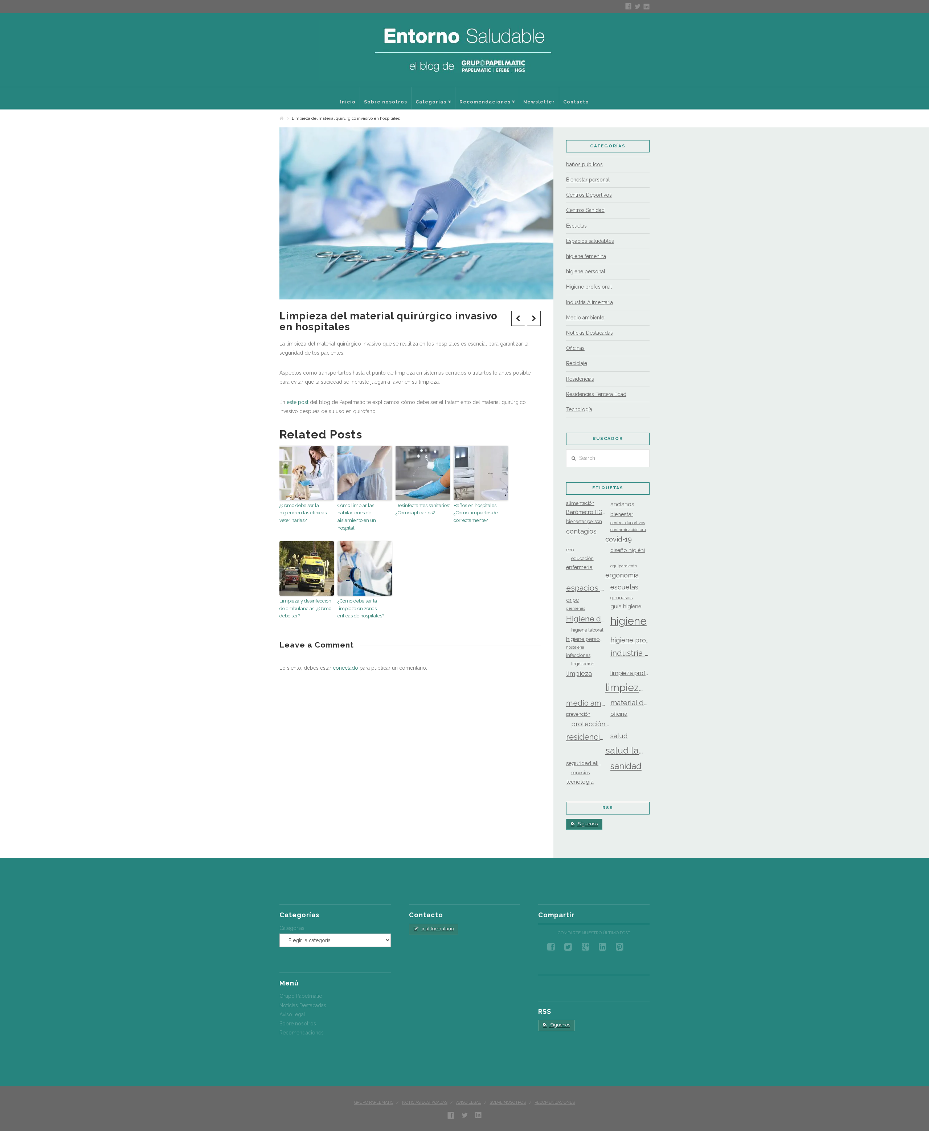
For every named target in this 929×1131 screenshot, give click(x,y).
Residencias (580, 379)
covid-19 (618, 539)
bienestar (621, 514)
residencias (585, 737)
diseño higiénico (630, 550)
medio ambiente (585, 703)
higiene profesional (630, 640)
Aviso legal (292, 1014)
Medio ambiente (585, 317)
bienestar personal (585, 521)
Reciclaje (576, 363)
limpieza (579, 673)
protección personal (590, 724)
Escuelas (576, 226)
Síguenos (587, 823)
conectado (345, 668)
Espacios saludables (590, 241)
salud (619, 736)
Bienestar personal (588, 180)
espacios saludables (585, 587)
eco (570, 549)
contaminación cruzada (630, 529)
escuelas (624, 587)
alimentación (580, 503)
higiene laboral (587, 630)
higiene (628, 621)
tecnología (580, 782)
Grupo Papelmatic (300, 996)
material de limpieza (630, 702)
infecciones (578, 655)
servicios (580, 772)
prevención (578, 714)
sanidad (626, 766)
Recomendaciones (486, 96)
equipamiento (623, 566)
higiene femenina (586, 256)
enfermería (579, 567)
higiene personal (585, 271)
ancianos (622, 504)
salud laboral (624, 750)
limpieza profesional (630, 673)
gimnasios (621, 597)
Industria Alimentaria (589, 302)
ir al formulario (437, 928)
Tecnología (579, 409)
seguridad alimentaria (585, 763)
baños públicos (584, 164)
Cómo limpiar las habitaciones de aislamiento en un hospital (356, 517)
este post (297, 402)
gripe (572, 600)
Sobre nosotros (385, 102)
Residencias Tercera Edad (596, 394)
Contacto (576, 102)
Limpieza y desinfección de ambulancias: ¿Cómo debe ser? (305, 608)
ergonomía (622, 575)
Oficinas (575, 348)
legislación (582, 663)
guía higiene (625, 606)
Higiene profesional (589, 287)
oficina (618, 714)
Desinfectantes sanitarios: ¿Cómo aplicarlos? (423, 509)
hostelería (575, 647)
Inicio (348, 102)
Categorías (291, 928)
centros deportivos (627, 522)
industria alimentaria (630, 653)
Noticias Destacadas (589, 333)
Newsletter (539, 102)
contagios (581, 531)
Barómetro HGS (585, 512)
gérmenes (575, 608)
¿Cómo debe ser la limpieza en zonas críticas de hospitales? (360, 608)
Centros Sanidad (585, 210)
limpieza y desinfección (624, 687)
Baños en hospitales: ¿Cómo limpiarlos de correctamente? (476, 513)
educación (582, 558)
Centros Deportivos (589, 195)
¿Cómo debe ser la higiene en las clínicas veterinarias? (303, 513)
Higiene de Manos (585, 618)
